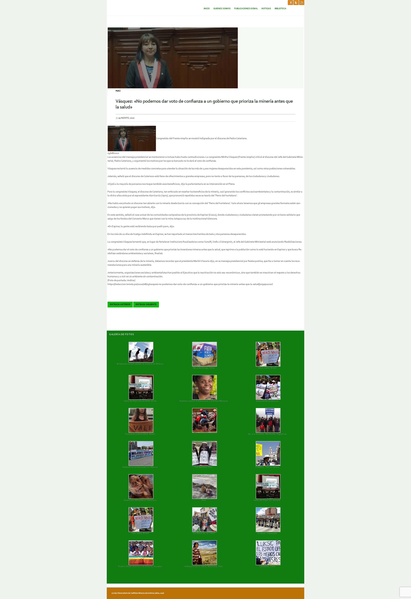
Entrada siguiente (146, 304)
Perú (118, 91)
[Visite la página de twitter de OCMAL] (296, 2)
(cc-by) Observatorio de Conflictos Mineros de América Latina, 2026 (138, 593)
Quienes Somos (222, 8)
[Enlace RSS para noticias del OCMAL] (301, 2)
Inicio (207, 8)
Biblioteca (280, 8)
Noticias (266, 8)
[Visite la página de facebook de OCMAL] (290, 2)
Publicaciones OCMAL (246, 8)
